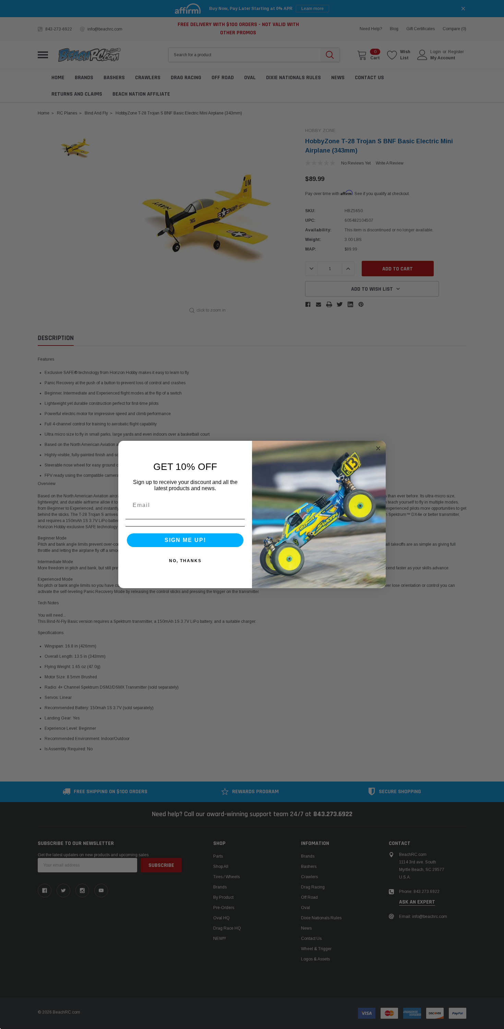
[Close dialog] (378, 448)
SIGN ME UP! (185, 540)
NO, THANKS (185, 560)
